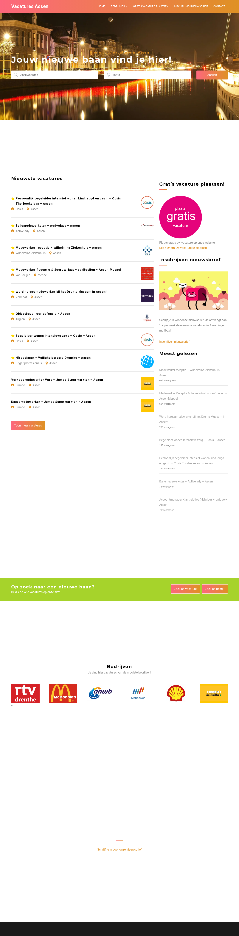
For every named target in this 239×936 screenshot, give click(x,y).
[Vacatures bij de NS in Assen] (213, 693)
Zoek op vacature (185, 589)
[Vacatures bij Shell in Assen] (138, 693)
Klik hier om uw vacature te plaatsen (183, 248)
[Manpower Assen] (100, 693)
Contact (219, 6)
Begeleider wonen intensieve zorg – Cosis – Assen (192, 440)
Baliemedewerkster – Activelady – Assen (186, 481)
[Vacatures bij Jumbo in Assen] (176, 693)
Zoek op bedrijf (215, 589)
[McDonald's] (25, 693)
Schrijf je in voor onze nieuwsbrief (119, 849)
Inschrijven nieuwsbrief (191, 6)
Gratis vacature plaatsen (150, 6)
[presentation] (11, 705)
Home (101, 6)
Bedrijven (118, 6)
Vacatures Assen (29, 6)
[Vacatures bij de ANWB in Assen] (63, 693)
